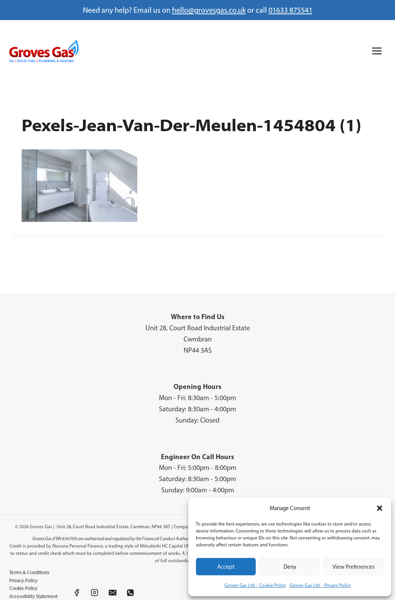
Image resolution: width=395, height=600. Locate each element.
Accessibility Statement (33, 596)
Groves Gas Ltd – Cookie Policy (255, 585)
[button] (379, 508)
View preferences (354, 566)
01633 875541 (290, 10)
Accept (226, 566)
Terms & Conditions (29, 572)
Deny (290, 566)
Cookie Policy (23, 588)
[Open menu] (377, 51)
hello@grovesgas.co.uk (209, 10)
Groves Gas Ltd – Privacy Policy (320, 585)
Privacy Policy (23, 580)
